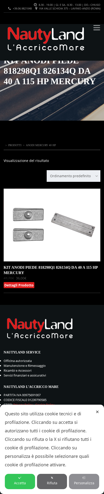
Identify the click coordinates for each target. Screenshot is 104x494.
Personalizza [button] (84, 483)
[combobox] (73, 176)
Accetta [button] (20, 483)
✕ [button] (97, 412)
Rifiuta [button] (52, 483)
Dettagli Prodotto (19, 285)
